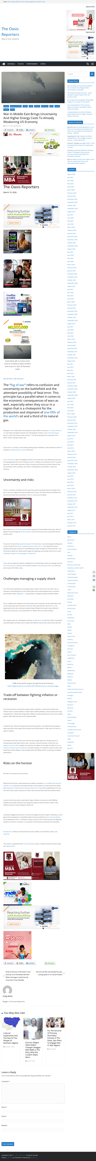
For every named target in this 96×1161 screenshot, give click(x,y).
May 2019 (70, 445)
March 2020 (71, 414)
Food (68, 624)
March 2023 (71, 302)
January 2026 (71, 196)
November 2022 (72, 314)
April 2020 (70, 411)
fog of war (17, 385)
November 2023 (72, 277)
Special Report (71, 717)
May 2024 (70, 258)
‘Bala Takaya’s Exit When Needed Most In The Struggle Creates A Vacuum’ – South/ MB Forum (79, 138)
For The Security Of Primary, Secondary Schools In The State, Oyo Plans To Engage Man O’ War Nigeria (54, 1038)
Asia (68, 552)
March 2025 (71, 227)
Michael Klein (8, 379)
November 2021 (72, 352)
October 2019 (71, 429)
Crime (69, 590)
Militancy (70, 677)
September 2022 (72, 320)
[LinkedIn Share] (94, 579)
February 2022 (71, 342)
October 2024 (71, 243)
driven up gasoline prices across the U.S (30, 546)
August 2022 (71, 324)
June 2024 (70, 255)
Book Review (71, 558)
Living (30, 106)
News (51, 106)
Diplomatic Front (72, 593)
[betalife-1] (17, 134)
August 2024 (71, 249)
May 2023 (70, 296)
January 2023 (71, 308)
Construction (71, 586)
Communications (72, 580)
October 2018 (71, 467)
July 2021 (70, 364)
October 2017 (71, 504)
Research (70, 705)
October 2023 (71, 280)
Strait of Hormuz (26, 532)
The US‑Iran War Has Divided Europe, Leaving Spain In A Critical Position (49, 973)
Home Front (71, 636)
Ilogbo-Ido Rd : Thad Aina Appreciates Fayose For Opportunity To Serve (80, 145)
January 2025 (71, 233)
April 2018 (70, 485)
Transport (70, 733)
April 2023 (70, 299)
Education (70, 599)
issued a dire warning (50, 433)
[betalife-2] (17, 261)
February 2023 (71, 305)
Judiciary (70, 649)
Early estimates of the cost (46, 565)
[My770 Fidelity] (17, 883)
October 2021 (71, 355)
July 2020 (70, 401)
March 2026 (71, 190)
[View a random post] (92, 64)
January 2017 (71, 526)
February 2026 (71, 193)
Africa (69, 537)
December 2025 (72, 199)
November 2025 (72, 202)
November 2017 (72, 501)
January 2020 (71, 420)
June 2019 (70, 442)
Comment (6, 1081)
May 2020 (70, 407)
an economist (9, 460)
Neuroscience (71, 683)
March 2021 (71, 376)
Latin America (71, 655)
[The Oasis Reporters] (4, 64)
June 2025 (70, 218)
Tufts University (18, 379)
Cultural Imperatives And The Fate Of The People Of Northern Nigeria (10, 1038)
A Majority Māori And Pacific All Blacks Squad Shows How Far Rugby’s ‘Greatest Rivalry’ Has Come (79, 114)
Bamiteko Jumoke (72, 150)
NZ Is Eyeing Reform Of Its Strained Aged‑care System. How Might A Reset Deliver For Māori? (79, 107)
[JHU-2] (46, 853)
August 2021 (71, 361)
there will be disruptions (19, 529)
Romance (70, 708)
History (69, 633)
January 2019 (71, 457)
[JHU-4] (17, 157)
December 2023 (72, 274)
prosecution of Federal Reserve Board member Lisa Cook (23, 788)
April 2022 (70, 336)
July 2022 (70, 327)
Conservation (71, 583)
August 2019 (71, 435)
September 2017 (72, 507)
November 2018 (72, 463)
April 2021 (70, 373)
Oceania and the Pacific (74, 692)
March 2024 (71, 264)
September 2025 (72, 208)
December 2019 (72, 423)
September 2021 (72, 358)
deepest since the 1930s (11, 745)
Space (69, 714)
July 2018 (70, 476)
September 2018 (72, 470)
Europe (69, 614)
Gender (69, 627)
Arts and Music (72, 549)
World (12, 109)
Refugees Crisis (72, 702)
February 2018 (71, 491)
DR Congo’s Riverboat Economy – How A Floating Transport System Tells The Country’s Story (79, 95)
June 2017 (70, 516)
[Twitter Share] (94, 575)
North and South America (75, 689)
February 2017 (71, 523)
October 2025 (71, 205)
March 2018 (71, 488)
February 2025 (71, 230)
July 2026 (70, 177)
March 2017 (71, 519)
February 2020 (71, 417)
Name (4, 1107)
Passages (70, 695)
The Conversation (29, 844)
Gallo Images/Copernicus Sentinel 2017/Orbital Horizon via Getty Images (33, 686)
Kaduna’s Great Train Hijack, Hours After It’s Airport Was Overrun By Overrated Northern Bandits (80, 161)
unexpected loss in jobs (18, 450)
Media (69, 667)
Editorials (11, 64)
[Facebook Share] (94, 571)
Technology (71, 723)
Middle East (45, 106)
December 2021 (72, 348)
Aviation (69, 555)
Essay (69, 611)
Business (70, 562)
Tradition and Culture (74, 730)
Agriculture (70, 540)
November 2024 (72, 240)
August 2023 (71, 286)
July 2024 (70, 252)
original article (10, 846)
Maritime (37, 106)
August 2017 (71, 510)
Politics (21, 64)
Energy (25, 106)
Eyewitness (70, 618)
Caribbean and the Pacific (75, 568)
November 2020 (72, 389)
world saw (40, 620)
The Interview (71, 726)
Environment (71, 608)
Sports (42, 64)
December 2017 (72, 498)
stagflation (20, 594)
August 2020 (71, 398)
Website (4, 1125)
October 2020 (71, 392)
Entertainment (32, 64)
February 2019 (71, 454)
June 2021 (70, 367)
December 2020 (72, 386)
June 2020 (70, 404)
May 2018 (70, 482)
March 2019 (71, 451)
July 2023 (70, 289)
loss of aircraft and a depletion (13, 565)
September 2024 (72, 246)
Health (69, 630)
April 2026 (70, 187)
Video (69, 739)
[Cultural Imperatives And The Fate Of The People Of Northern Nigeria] (11, 1019)
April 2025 (70, 224)
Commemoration (72, 577)
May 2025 (70, 221)
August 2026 (71, 174)
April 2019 (70, 448)
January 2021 (71, 383)
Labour (69, 652)
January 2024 (71, 271)
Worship (70, 748)
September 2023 (72, 283)
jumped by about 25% (27, 544)
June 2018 (70, 479)
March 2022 (71, 339)
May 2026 (70, 184)
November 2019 (72, 426)
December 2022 (72, 311)
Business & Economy (16, 106)
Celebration (71, 571)
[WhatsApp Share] (94, 586)
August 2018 (71, 473)
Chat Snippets (71, 574)
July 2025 (70, 215)
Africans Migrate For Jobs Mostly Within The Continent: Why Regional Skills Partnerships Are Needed (79, 88)
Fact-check (70, 621)
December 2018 (72, 460)
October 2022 (71, 317)
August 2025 (71, 212)
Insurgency (70, 646)
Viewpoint (70, 742)
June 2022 (70, 330)
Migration (70, 674)
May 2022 (70, 333)
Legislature (70, 658)
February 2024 (71, 268)
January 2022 (71, 345)
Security (6, 109)
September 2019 (72, 432)
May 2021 (70, 370)
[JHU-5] (17, 499)
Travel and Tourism (73, 736)
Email (4, 1116)
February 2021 (71, 379)
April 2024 (70, 261)
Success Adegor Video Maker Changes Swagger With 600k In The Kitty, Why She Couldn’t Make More (33, 1049)
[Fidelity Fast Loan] (17, 231)
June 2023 (70, 292)
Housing (70, 639)
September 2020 (72, 395)
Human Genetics (72, 642)
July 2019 (70, 439)
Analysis (6, 106)
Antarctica (70, 546)
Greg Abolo (18, 126)
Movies (69, 680)
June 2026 (70, 180)
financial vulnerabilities (53, 817)
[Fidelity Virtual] (17, 293)
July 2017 (70, 513)
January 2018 (71, 495)
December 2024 (72, 236)
